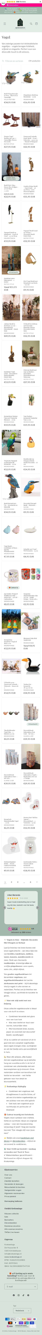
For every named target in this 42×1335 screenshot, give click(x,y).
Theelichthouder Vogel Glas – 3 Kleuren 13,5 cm (9, 732)
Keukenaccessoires (12, 1226)
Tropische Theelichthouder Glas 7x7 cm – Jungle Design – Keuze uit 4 (31, 596)
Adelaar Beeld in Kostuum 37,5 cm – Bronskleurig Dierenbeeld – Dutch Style (11, 327)
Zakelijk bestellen (11, 1181)
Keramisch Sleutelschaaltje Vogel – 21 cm (11, 821)
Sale (6, 1217)
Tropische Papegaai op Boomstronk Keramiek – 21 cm (10, 462)
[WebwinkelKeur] (21, 1326)
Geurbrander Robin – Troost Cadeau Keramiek (31, 863)
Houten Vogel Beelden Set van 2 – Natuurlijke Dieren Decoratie (10, 139)
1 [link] (5, 882)
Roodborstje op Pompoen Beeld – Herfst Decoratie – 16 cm (31, 461)
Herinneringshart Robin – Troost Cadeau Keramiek (10, 863)
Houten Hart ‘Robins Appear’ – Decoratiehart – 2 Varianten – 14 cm (30, 820)
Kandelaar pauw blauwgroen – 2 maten (9, 280)
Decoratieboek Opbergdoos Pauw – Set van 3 (10, 776)
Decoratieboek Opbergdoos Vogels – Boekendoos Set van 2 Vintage (31, 775)
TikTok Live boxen (11, 1232)
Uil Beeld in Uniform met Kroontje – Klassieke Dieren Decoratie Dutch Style (30, 327)
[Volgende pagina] (36, 882)
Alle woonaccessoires (13, 1229)
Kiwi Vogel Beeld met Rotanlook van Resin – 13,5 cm (31, 282)
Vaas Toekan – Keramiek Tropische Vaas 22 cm (30, 418)
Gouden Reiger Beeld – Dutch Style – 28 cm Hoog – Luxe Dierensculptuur (30, 188)
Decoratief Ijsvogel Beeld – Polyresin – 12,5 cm (30, 505)
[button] (4, 23)
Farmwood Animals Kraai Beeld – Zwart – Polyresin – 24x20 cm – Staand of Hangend (31, 139)
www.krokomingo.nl (13, 1257)
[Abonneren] (34, 1286)
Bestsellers (9, 1220)
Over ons (8, 1175)
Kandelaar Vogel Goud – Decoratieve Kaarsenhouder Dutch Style (10, 374)
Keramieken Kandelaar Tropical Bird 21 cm (10, 641)
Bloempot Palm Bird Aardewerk (30, 639)
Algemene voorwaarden (14, 1193)
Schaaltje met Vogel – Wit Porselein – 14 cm (31, 550)
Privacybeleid (10, 1196)
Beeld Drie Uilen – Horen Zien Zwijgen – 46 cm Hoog (11, 187)
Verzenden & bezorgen (14, 1184)
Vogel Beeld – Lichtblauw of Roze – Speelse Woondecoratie (11, 548)
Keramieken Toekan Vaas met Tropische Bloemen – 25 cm (10, 418)
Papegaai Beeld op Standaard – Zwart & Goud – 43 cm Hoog (11, 234)
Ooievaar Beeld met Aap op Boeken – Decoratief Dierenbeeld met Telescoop (30, 373)
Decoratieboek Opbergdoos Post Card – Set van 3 (29, 732)
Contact (7, 1178)
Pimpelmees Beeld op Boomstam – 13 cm (31, 96)
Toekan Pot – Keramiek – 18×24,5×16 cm (28, 686)
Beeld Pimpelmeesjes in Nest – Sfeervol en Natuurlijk (11, 95)
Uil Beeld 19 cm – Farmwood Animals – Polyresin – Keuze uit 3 (11, 685)
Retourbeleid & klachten (14, 1187)
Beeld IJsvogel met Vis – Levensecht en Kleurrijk (10, 505)
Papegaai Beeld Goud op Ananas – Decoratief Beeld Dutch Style (30, 233)
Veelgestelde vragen (12, 1190)
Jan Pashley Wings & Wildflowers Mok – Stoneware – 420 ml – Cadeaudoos (11, 596)
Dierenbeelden (10, 1223)
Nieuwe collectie (11, 1213)
